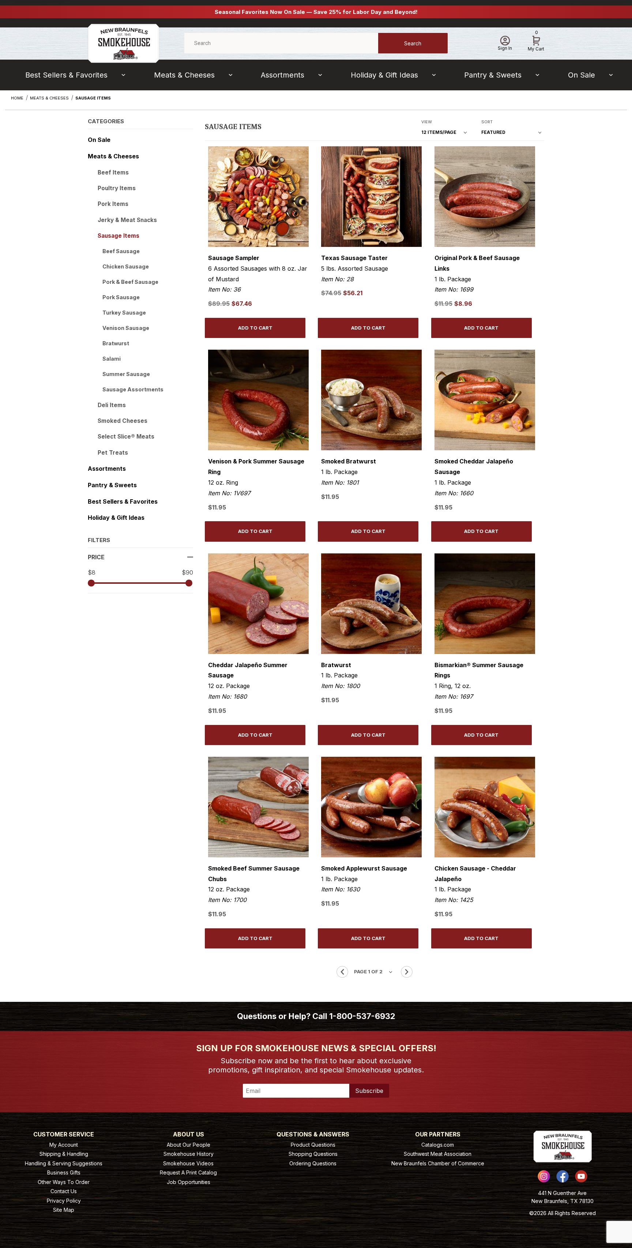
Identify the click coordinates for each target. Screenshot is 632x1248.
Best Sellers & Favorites (66, 75)
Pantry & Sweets (493, 75)
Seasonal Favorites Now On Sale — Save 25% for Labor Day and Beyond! (316, 11)
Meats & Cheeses (184, 75)
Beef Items (113, 172)
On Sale (581, 75)
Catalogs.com (437, 1145)
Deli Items (112, 405)
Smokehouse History (188, 1154)
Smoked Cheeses (122, 420)
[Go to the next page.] (407, 972)
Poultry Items (117, 188)
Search (412, 43)
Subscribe (369, 1090)
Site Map (63, 1210)
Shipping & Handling (64, 1154)
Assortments (282, 75)
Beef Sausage (121, 251)
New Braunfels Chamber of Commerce (437, 1163)
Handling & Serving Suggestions (63, 1163)
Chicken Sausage (125, 266)
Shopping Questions (313, 1154)
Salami (111, 359)
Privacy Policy (64, 1201)
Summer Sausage (126, 374)
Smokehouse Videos (188, 1163)
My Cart (536, 42)
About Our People (188, 1145)
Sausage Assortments (132, 389)
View (426, 121)
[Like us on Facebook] (562, 1176)
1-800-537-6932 (362, 1016)
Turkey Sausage (124, 312)
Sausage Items (118, 235)
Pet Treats (113, 452)
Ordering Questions (312, 1163)
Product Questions (313, 1145)
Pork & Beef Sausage (130, 282)
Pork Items (113, 203)
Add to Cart (255, 328)
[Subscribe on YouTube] (581, 1176)
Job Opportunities (188, 1182)
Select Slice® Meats (126, 436)
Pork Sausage (121, 297)
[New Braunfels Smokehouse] (123, 43)
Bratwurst (115, 343)
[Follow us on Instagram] (543, 1176)
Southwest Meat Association (437, 1154)
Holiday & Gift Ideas (384, 75)
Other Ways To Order (64, 1182)
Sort (487, 121)
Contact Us (63, 1191)
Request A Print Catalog (188, 1172)
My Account (63, 1145)
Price (96, 557)
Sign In (505, 48)
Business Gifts (63, 1172)
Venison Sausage (125, 328)
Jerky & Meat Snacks (127, 220)
